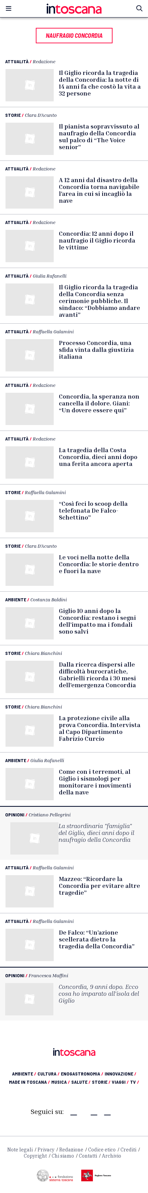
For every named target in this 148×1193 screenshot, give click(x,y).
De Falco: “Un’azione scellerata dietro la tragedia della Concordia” (97, 939)
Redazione (44, 61)
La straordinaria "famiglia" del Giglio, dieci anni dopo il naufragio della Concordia (96, 832)
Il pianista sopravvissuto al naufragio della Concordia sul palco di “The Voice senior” (99, 136)
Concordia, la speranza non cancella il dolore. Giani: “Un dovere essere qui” (99, 403)
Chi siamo (63, 1156)
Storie (13, 115)
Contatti (88, 1156)
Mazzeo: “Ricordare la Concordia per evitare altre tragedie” (99, 885)
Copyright (35, 1156)
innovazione (120, 1074)
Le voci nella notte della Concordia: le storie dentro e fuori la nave (99, 564)
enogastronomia (82, 1074)
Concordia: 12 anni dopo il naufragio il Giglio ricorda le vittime (97, 240)
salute (81, 1082)
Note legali (20, 1149)
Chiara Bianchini (43, 653)
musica (60, 1082)
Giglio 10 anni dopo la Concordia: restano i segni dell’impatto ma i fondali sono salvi (97, 621)
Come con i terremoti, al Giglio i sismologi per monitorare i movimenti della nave (95, 782)
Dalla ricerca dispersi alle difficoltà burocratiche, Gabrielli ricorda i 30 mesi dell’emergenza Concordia (97, 674)
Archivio (111, 1156)
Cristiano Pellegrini (50, 814)
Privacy (46, 1149)
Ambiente (15, 599)
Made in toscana (29, 1082)
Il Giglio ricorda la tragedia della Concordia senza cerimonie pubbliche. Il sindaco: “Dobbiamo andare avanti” (99, 300)
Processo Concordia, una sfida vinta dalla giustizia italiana (96, 349)
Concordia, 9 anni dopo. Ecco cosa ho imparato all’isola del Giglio (99, 993)
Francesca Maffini (48, 975)
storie (101, 1082)
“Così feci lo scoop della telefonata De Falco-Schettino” (93, 510)
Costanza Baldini (48, 599)
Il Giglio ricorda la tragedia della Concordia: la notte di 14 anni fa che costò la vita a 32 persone (100, 83)
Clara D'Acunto (41, 115)
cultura (49, 1074)
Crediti (128, 1149)
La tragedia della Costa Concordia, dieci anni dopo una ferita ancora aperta (98, 456)
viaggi (120, 1082)
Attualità (17, 61)
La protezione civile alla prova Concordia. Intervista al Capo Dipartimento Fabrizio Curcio (99, 728)
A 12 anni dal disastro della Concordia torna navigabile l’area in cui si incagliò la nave (99, 190)
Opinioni (14, 814)
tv (134, 1082)
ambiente (24, 1074)
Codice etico (102, 1149)
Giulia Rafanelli (49, 276)
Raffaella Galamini (53, 331)
